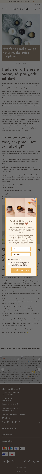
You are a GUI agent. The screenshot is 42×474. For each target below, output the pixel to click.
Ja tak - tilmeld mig (21, 270)
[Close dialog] (34, 200)
